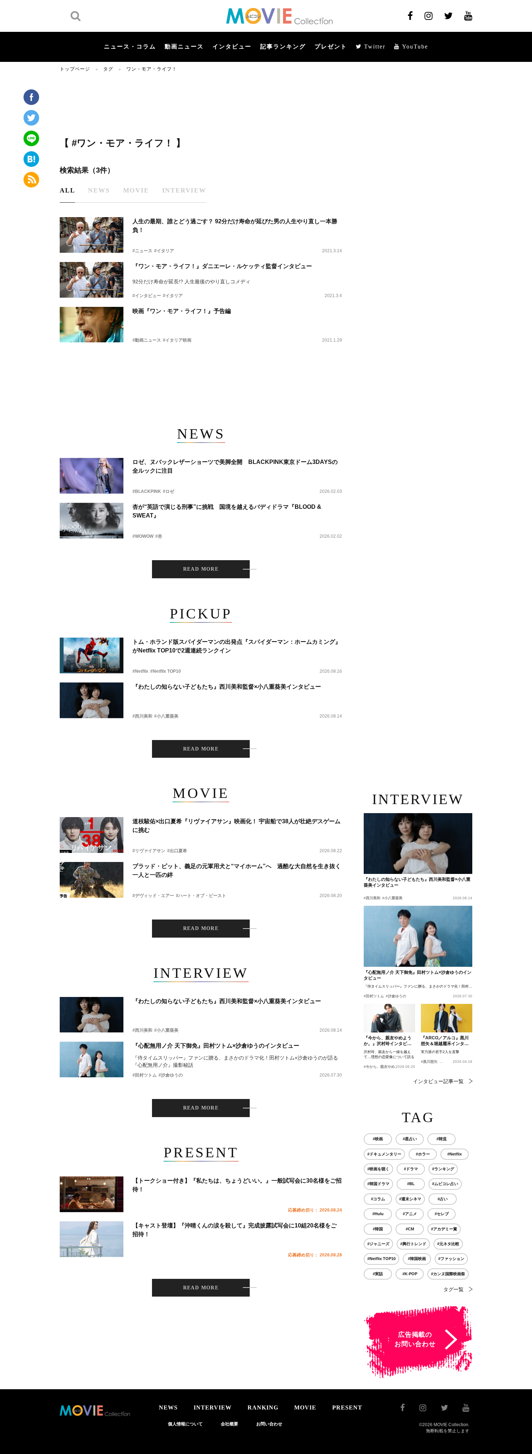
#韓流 (441, 1139)
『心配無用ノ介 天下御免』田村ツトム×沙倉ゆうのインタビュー (215, 1046)
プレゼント (330, 46)
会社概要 (229, 1423)
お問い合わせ (269, 1423)
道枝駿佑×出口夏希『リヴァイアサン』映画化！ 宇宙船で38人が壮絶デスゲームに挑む (236, 825)
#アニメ (410, 1214)
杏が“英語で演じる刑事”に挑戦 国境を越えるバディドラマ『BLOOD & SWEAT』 (226, 511)
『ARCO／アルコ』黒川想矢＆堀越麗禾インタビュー (445, 1041)
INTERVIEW (213, 1407)
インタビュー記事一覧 (438, 1081)
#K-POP (409, 1274)
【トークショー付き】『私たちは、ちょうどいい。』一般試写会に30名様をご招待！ (237, 1185)
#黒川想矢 (429, 1062)
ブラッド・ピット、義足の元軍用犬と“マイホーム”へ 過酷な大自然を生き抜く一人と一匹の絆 (236, 870)
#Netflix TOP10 (165, 671)
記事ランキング (283, 46)
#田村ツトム (144, 1075)
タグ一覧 (453, 1289)
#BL (411, 1184)
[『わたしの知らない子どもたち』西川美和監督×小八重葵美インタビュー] (91, 700)
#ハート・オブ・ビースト (201, 895)
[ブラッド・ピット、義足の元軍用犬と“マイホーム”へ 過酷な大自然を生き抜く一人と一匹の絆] (91, 880)
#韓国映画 (417, 1258)
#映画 (378, 1139)
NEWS (168, 1407)
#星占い (410, 1139)
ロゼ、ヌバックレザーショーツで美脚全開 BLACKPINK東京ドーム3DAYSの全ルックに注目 (235, 466)
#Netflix (140, 671)
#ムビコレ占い (445, 1184)
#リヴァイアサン (148, 851)
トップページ (75, 69)
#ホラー (423, 1154)
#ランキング (443, 1169)
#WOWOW (142, 536)
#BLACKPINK (146, 491)
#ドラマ (411, 1169)
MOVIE (305, 1407)
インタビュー (232, 46)
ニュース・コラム (130, 46)
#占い (443, 1199)
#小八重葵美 (166, 716)
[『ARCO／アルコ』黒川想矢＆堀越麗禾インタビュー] (446, 1018)
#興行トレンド (413, 1244)
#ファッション (451, 1258)
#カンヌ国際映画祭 (448, 1274)
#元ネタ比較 (448, 1244)
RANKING (263, 1407)
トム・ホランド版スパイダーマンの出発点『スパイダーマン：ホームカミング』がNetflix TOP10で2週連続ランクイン (236, 646)
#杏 (158, 536)
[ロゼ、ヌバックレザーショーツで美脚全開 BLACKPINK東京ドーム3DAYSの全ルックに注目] (91, 476)
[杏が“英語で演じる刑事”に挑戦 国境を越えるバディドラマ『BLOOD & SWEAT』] (91, 520)
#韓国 (378, 1229)
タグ (108, 69)
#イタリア (164, 251)
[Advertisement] (201, 104)
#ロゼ (168, 491)
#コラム (378, 1199)
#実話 (378, 1274)
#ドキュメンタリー (384, 1154)
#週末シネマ (410, 1199)
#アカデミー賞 (444, 1229)
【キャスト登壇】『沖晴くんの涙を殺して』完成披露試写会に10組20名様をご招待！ (234, 1229)
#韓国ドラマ (378, 1184)
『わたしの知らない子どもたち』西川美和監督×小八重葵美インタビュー (226, 687)
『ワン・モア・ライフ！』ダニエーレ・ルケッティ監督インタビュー (222, 266)
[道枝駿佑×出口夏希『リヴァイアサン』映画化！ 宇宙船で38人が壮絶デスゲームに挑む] (91, 835)
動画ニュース (184, 46)
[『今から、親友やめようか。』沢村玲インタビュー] (389, 1018)
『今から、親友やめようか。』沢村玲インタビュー (387, 1041)
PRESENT (347, 1407)
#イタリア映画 (177, 340)
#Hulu (378, 1214)
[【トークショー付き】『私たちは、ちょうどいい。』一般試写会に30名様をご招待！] (91, 1194)
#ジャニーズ (378, 1244)
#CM (410, 1229)
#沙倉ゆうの (171, 1075)
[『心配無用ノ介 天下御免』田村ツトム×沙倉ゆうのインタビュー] (91, 1059)
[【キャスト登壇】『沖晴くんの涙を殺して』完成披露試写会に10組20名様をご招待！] (91, 1239)
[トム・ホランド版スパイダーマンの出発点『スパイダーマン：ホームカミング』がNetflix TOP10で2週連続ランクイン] (91, 655)
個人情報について (185, 1423)
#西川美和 (142, 716)
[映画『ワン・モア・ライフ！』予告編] (91, 325)
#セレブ (442, 1214)
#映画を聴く (378, 1169)
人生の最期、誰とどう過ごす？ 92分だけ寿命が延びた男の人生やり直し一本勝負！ (234, 225)
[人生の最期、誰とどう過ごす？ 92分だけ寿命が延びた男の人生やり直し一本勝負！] (91, 235)
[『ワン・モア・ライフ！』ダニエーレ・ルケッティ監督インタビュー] (91, 280)
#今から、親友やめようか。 (386, 1067)
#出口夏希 (177, 851)
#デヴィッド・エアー (153, 895)
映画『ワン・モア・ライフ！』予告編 (181, 311)
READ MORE (201, 569)
